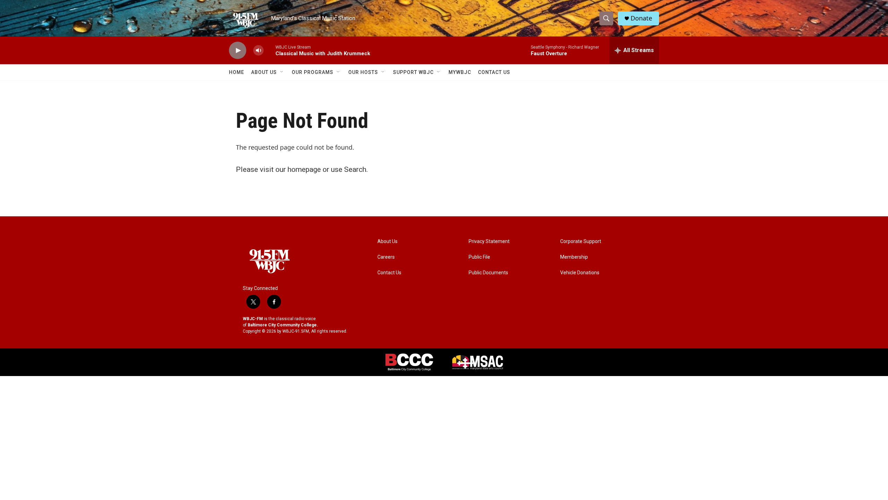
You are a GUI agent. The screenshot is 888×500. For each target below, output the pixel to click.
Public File (479, 257)
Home (236, 72)
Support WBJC (413, 72)
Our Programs (312, 72)
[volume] (258, 50)
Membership (574, 257)
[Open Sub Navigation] (282, 72)
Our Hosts (363, 72)
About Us (264, 72)
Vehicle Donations (579, 272)
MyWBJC (460, 72)
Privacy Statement (489, 241)
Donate (641, 18)
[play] (237, 51)
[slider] (269, 50)
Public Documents (488, 272)
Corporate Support (580, 241)
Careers (386, 257)
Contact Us (494, 72)
